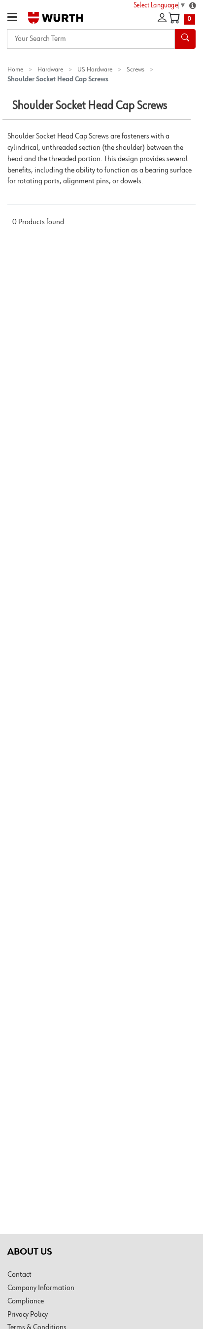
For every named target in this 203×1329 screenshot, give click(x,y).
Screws (135, 69)
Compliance (25, 1301)
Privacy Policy (27, 1315)
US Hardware (94, 69)
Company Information (40, 1288)
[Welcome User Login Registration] (162, 18)
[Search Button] (185, 39)
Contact (19, 1275)
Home (15, 69)
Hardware (50, 69)
